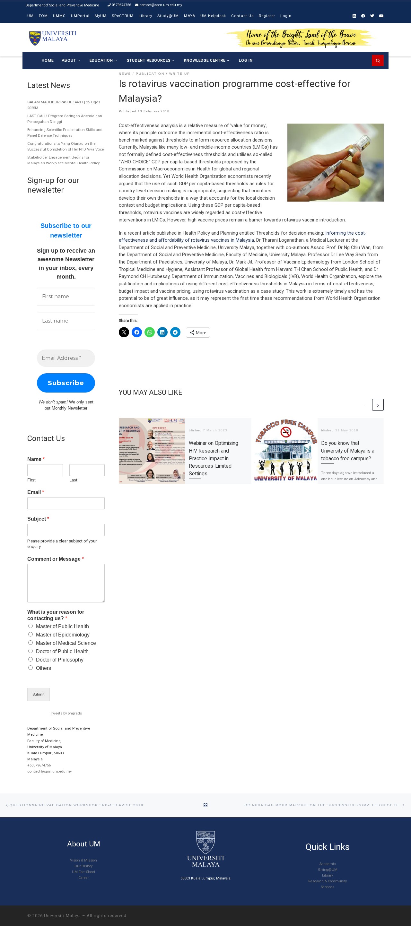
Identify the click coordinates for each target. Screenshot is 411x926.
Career (83, 878)
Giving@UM (327, 870)
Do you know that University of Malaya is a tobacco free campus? (347, 450)
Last (73, 480)
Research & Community (327, 881)
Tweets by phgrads (66, 713)
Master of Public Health (62, 626)
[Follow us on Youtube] (381, 16)
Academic (327, 864)
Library (327, 875)
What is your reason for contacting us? (55, 615)
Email (35, 492)
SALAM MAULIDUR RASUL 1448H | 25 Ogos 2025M (63, 105)
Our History (83, 866)
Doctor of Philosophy (59, 659)
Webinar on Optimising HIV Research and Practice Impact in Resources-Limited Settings (213, 458)
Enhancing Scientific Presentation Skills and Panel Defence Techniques (64, 132)
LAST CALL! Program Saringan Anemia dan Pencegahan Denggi (64, 119)
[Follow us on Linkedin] (354, 16)
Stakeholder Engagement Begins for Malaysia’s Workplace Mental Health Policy (63, 160)
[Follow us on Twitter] (372, 16)
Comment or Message (55, 559)
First (31, 480)
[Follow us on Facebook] (363, 16)
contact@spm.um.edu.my (49, 771)
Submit (38, 694)
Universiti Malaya (62, 915)
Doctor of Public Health (62, 651)
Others (43, 668)
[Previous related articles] (365, 405)
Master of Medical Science (66, 643)
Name (36, 459)
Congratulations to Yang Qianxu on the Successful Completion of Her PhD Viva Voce (65, 146)
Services (327, 887)
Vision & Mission (83, 860)
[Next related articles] (378, 405)
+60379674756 (39, 765)
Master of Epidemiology (63, 634)
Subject (38, 519)
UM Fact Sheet (83, 872)
